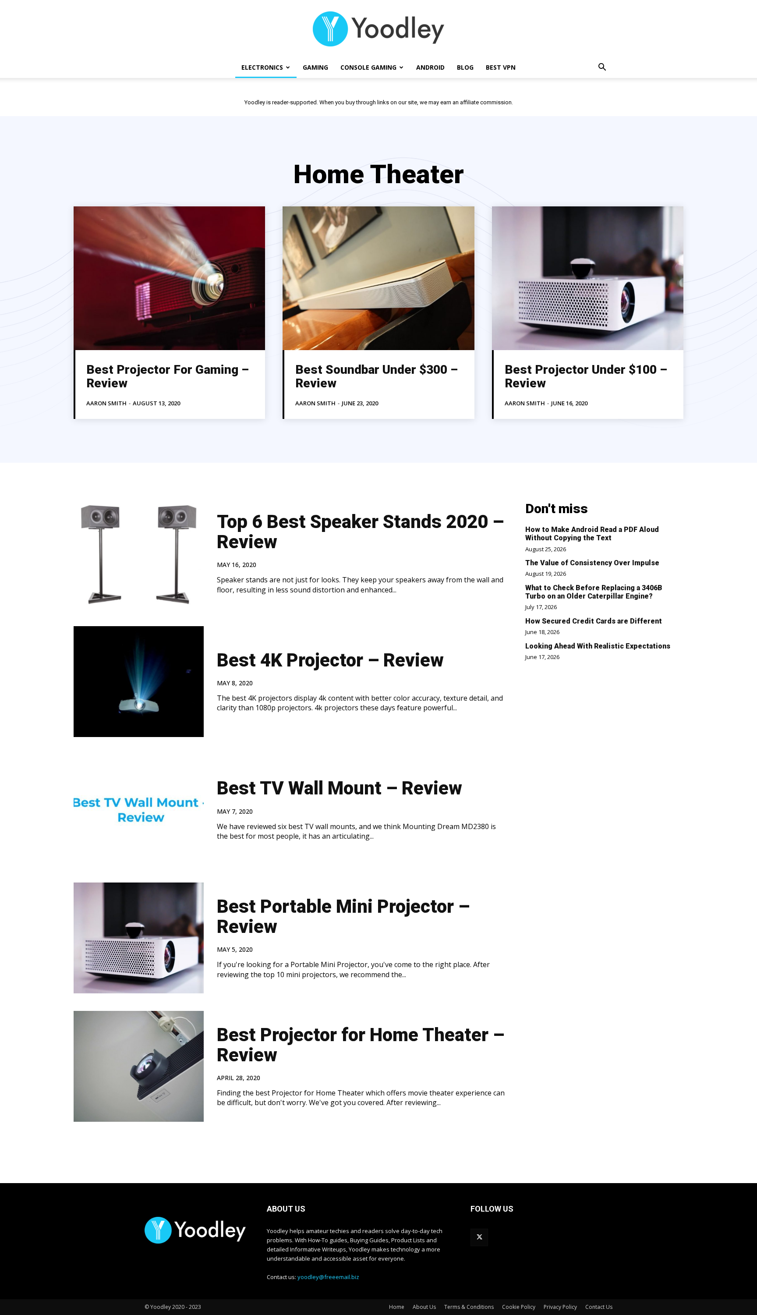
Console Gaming (368, 67)
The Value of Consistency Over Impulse (592, 563)
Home (396, 1307)
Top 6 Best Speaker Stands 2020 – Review (360, 532)
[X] (479, 1237)
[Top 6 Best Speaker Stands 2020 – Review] (139, 553)
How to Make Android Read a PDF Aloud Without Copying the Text (592, 533)
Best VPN (501, 67)
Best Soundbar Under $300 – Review (376, 376)
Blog (465, 67)
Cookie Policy (518, 1307)
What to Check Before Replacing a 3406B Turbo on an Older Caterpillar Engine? (593, 592)
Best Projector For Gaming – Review (167, 376)
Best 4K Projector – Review (330, 660)
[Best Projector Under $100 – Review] (587, 278)
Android (430, 67)
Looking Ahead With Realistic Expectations (597, 646)
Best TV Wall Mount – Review (339, 788)
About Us (424, 1307)
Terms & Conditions (469, 1307)
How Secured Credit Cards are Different (593, 621)
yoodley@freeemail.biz (328, 1277)
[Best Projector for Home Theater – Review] (139, 1066)
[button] (601, 68)
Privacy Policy (560, 1307)
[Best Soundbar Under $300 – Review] (378, 278)
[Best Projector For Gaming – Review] (169, 278)
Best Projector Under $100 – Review (586, 376)
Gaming (315, 67)
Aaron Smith (106, 403)
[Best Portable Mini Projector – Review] (139, 938)
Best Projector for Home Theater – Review (360, 1045)
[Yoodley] (378, 28)
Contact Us (598, 1307)
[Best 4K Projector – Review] (139, 681)
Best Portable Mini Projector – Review (343, 916)
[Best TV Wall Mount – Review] (139, 810)
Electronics (262, 67)
